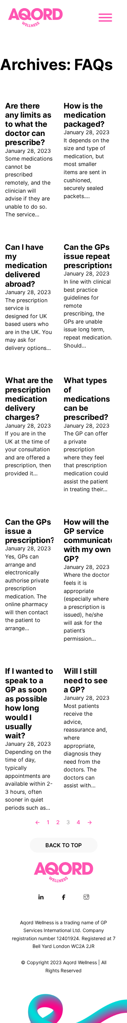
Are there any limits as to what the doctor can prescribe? (28, 124)
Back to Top (63, 845)
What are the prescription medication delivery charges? (29, 399)
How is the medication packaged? (85, 114)
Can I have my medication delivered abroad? (26, 265)
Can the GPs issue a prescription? (30, 531)
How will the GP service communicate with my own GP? (89, 540)
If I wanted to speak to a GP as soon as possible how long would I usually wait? (29, 703)
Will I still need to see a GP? (86, 680)
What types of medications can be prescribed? (87, 399)
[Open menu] (107, 17)
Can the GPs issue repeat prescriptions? (91, 256)
